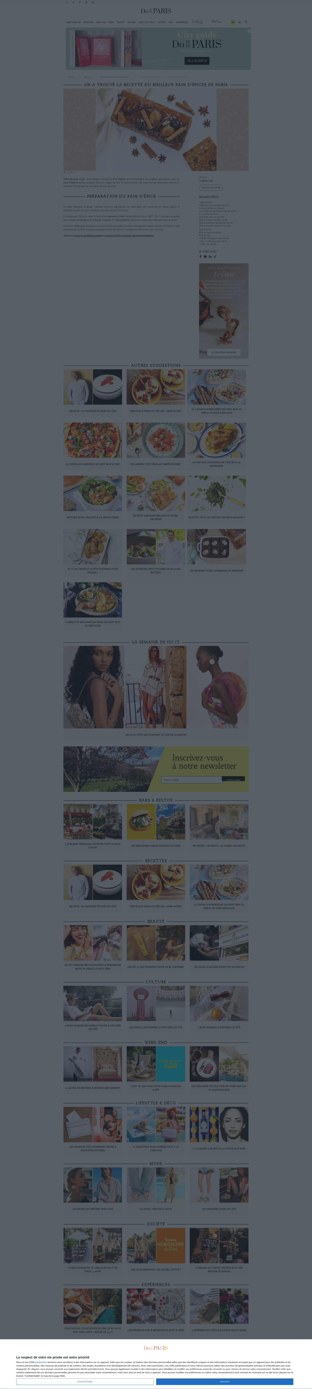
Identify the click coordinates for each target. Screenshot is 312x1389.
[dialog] (156, 1364)
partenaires (41, 1362)
